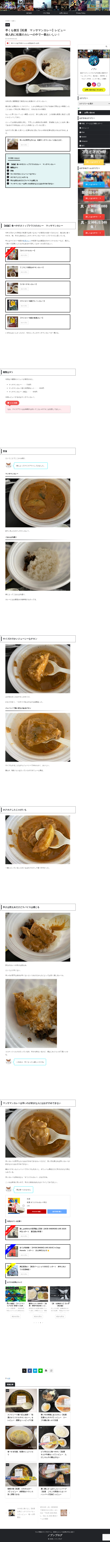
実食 (12, 171)
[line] (40, 1371)
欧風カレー (27, 241)
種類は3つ (14, 167)
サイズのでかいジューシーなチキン (23, 174)
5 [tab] (43, 1323)
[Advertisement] (37, 205)
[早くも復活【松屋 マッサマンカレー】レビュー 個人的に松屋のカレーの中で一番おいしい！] (35, 1371)
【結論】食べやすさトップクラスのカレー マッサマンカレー (33, 164)
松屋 (8, 1378)
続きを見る (15, 1316)
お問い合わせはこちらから (94, 90)
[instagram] (94, 84)
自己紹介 (29, 13)
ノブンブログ (7, 7)
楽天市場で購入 (57, 1211)
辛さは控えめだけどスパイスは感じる (24, 180)
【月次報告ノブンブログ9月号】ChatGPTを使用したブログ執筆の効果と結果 (38, 1306)
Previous (7, 1303)
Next (68, 1303)
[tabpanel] (15, 1303)
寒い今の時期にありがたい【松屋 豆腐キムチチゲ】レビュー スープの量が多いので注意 (54, 1417)
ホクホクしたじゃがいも (19, 177)
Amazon (84, 141)
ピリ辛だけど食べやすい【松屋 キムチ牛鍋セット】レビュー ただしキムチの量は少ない (54, 1454)
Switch (84, 137)
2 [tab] (36, 1323)
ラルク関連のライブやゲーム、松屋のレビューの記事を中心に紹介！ (55, 1532)
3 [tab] (38, 1323)
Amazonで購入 (36, 1211)
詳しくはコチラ (92, 162)
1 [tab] (34, 1323)
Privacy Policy (80, 13)
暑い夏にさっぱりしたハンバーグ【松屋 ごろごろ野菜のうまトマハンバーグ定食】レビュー (54, 1491)
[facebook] (30, 1371)
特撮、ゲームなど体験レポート (92, 123)
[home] (99, 84)
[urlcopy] (51, 1371)
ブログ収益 (46, 13)
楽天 (83, 145)
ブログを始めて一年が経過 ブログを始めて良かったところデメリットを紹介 (61, 1306)
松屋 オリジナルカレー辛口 (37, 1202)
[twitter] (24, 1371)
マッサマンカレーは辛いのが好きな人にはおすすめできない (32, 184)
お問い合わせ (63, 13)
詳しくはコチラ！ (92, 184)
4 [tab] (40, 1323)
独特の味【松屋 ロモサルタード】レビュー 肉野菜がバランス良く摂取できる (20, 1491)
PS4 (83, 132)
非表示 (17, 158)
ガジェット (85, 128)
